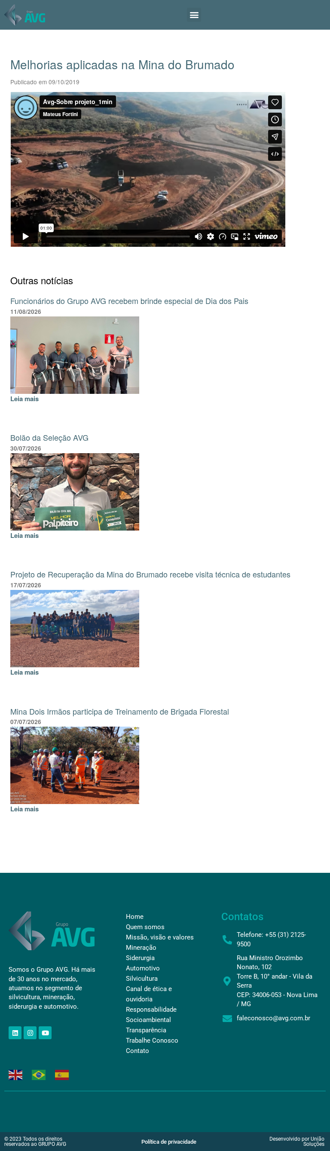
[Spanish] (62, 1074)
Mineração (141, 947)
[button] (194, 15)
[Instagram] (30, 1032)
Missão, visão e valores (160, 937)
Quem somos (145, 927)
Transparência (146, 1030)
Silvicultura (142, 978)
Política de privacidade (168, 1142)
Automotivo (143, 968)
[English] (16, 1074)
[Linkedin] (15, 1032)
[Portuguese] (39, 1074)
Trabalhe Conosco (152, 1040)
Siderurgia (140, 958)
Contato (137, 1051)
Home (135, 917)
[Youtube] (45, 1032)
